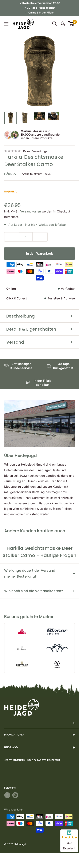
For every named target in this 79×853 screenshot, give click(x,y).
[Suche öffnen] (54, 23)
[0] (71, 23)
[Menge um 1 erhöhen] (40, 236)
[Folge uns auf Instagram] (15, 795)
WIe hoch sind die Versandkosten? (33, 591)
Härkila (10, 173)
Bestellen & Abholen (61, 298)
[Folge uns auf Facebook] (7, 795)
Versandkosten (30, 211)
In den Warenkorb (39, 253)
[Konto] (63, 23)
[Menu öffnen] (6, 23)
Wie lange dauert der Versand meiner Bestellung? (29, 573)
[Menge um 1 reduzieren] (11, 236)
